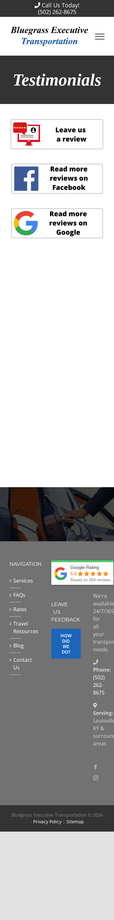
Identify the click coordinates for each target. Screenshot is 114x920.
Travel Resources (15, 627)
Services (15, 580)
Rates (15, 609)
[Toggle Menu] (100, 36)
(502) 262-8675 (57, 12)
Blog (15, 645)
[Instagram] (95, 777)
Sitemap (75, 822)
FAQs (15, 594)
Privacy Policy (47, 822)
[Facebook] (95, 767)
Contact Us (15, 663)
